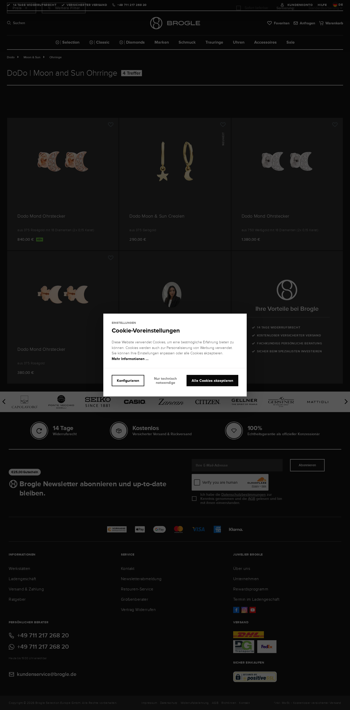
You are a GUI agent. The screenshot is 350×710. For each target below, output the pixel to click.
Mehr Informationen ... (130, 359)
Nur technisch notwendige (165, 380)
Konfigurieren (128, 380)
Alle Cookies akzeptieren (212, 380)
